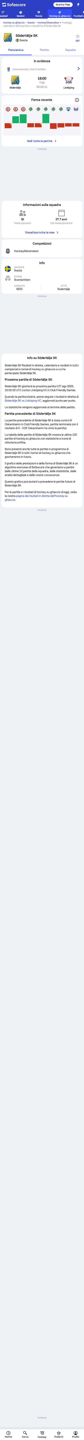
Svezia (31, 22)
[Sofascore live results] (16, 4)
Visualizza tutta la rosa (40, 232)
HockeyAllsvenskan (48, 22)
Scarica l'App (63, 4)
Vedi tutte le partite (39, 141)
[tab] (16, 50)
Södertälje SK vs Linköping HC (23, 400)
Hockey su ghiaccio (14, 22)
